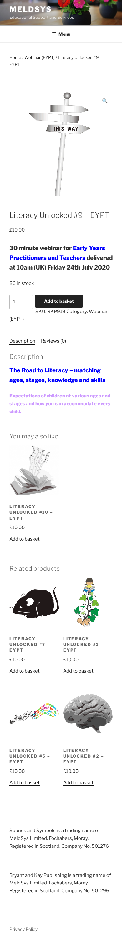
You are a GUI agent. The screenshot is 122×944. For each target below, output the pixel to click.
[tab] (22, 341)
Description (22, 341)
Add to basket (59, 301)
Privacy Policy (23, 929)
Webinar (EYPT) (39, 57)
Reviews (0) (53, 341)
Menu (64, 34)
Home (15, 57)
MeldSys (30, 9)
